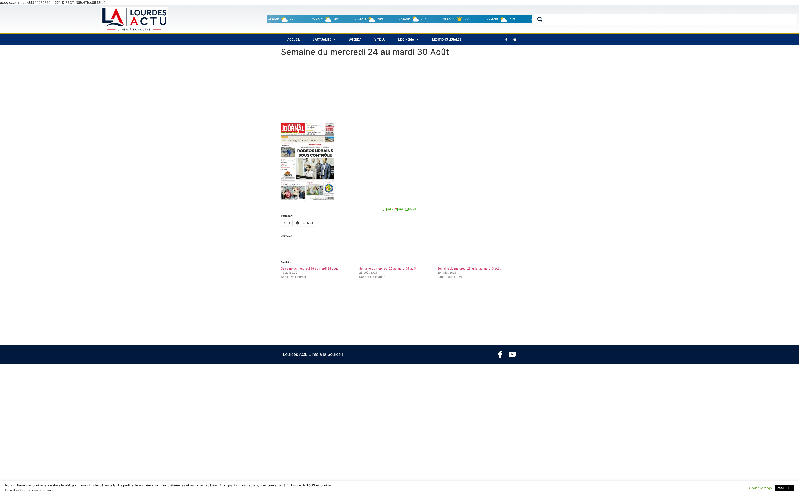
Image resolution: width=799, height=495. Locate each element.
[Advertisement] (399, 89)
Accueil (293, 39)
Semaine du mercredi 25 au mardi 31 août (387, 268)
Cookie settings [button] (760, 488)
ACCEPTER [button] (784, 487)
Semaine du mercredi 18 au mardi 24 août (309, 268)
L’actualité (322, 39)
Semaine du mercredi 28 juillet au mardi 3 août (469, 268)
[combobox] (665, 19)
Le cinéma (406, 39)
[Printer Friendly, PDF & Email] (399, 209)
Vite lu (379, 39)
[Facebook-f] (500, 354)
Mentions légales (446, 39)
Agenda (355, 39)
